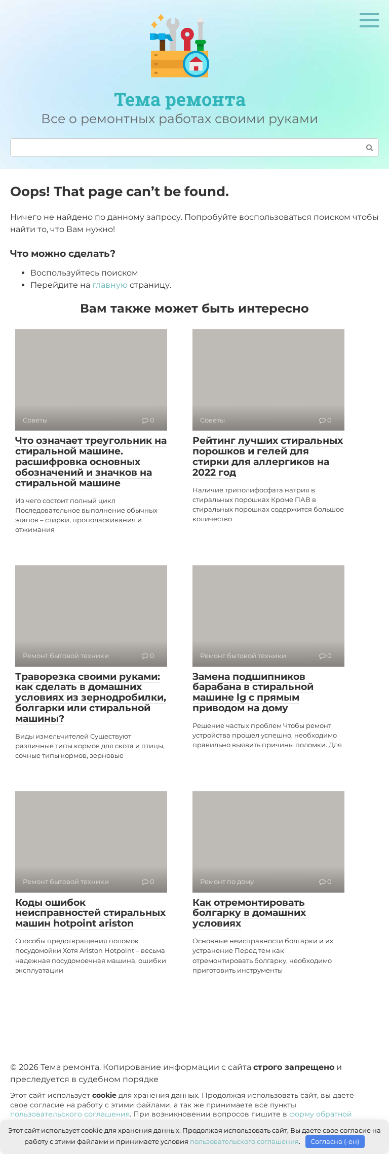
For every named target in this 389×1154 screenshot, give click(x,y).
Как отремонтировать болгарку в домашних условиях (249, 913)
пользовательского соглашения (70, 1114)
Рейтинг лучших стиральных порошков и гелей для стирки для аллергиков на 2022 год (267, 456)
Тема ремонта (180, 99)
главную (110, 285)
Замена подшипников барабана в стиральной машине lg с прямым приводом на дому (253, 692)
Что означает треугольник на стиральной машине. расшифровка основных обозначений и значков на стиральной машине (91, 462)
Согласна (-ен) (334, 1141)
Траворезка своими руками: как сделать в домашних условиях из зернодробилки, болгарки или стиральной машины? (90, 698)
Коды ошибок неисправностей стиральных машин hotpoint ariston (90, 913)
